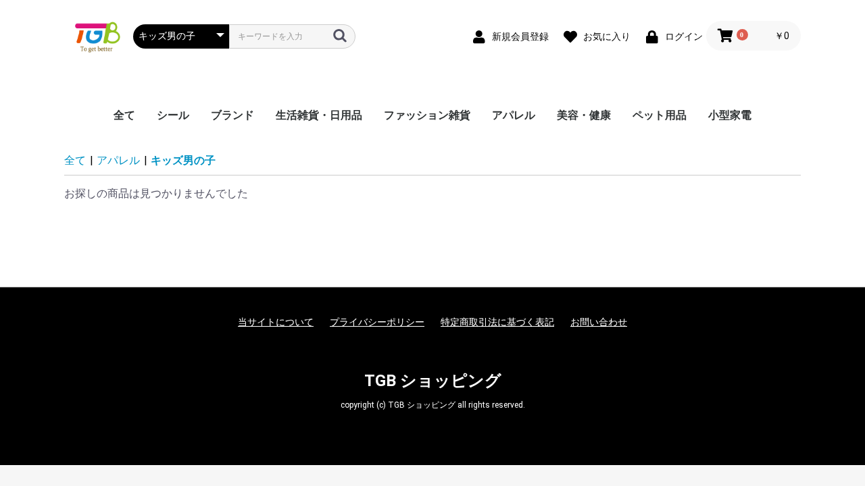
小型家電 (729, 115)
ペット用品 (660, 115)
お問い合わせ (598, 322)
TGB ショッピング (432, 380)
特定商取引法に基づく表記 (497, 322)
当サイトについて (276, 322)
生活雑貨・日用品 (319, 115)
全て (124, 115)
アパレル (513, 115)
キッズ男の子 (183, 160)
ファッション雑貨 (427, 115)
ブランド (232, 115)
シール (173, 115)
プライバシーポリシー (377, 322)
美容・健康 (584, 115)
